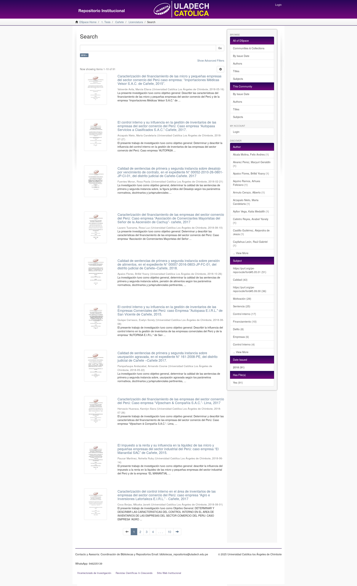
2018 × (84, 55)
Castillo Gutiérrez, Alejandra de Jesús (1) (251, 232)
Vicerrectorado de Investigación (94, 573)
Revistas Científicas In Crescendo (134, 573)
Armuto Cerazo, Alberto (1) (249, 192)
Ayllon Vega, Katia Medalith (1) (251, 211)
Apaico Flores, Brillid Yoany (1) (251, 173)
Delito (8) (238, 329)
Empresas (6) (241, 337)
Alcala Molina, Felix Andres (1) (251, 154)
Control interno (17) (244, 314)
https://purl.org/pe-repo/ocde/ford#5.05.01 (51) (249, 270)
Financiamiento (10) (245, 321)
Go (220, 48)
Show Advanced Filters (210, 60)
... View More (240, 253)
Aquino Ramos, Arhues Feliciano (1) (246, 183)
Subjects (238, 79)
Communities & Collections (248, 48)
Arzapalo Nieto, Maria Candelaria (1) (245, 202)
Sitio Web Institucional (169, 573)
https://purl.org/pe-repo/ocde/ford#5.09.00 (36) (249, 289)
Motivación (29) (242, 298)
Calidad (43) (240, 279)
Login (236, 132)
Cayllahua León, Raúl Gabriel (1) (250, 243)
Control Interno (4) (244, 344)
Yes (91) (238, 382)
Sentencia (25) (241, 306)
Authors (237, 63)
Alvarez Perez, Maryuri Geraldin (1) (252, 164)
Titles (236, 71)
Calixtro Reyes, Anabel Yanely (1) (250, 221)
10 (169, 531)
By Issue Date (241, 56)
